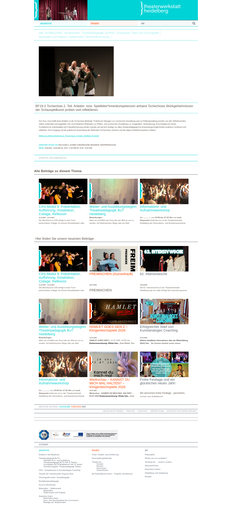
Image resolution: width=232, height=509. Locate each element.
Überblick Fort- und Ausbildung (57, 460)
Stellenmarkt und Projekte (54, 492)
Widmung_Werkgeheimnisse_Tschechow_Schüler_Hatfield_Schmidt (69, 136)
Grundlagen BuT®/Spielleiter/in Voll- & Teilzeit (63, 464)
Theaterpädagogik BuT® (49, 458)
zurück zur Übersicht (53, 158)
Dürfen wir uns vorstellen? (156, 458)
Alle (41, 32)
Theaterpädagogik (93, 32)
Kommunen (101, 468)
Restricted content (152, 469)
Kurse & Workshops (47, 485)
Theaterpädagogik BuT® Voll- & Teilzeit (60, 462)
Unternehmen (102, 470)
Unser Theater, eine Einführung (105, 455)
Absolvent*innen (113, 411)
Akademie (64, 407)
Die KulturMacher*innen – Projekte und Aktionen (112, 474)
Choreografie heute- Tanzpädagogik (54, 477)
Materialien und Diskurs (53, 36)
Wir (84, 407)
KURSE (110, 32)
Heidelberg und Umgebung (156, 473)
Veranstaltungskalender (102, 458)
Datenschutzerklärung (181, 411)
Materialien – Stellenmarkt (50, 488)
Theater (76, 407)
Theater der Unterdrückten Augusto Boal (56, 474)
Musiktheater (72, 32)
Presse (130, 411)
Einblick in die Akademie (49, 455)
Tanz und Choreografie (145, 32)
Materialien (48, 490)
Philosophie (150, 455)
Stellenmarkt (76, 36)
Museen (100, 466)
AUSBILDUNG (53, 32)
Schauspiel (123, 32)
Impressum (157, 411)
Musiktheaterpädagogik (49, 481)
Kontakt (143, 411)
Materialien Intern (51, 498)
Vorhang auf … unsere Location (158, 462)
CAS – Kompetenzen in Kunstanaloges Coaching (59, 470)
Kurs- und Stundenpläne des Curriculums (61, 500)
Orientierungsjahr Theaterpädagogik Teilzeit (62, 466)
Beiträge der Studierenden (55, 502)
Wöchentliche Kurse (98, 36)
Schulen (100, 464)
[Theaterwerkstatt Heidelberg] (164, 9)
